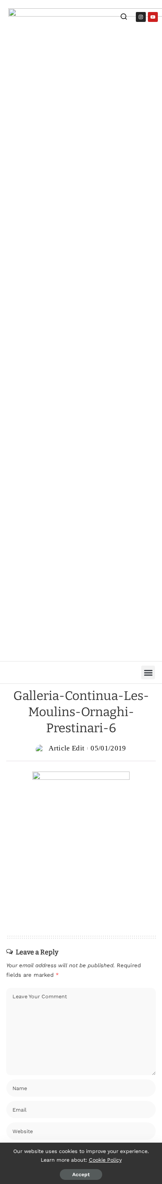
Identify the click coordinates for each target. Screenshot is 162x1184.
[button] (148, 672)
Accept (81, 1174)
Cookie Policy (105, 1160)
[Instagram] (141, 17)
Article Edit (66, 748)
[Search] (124, 18)
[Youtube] (153, 17)
